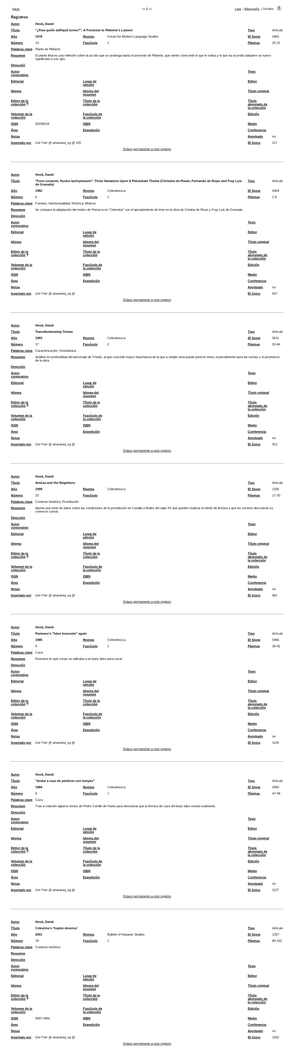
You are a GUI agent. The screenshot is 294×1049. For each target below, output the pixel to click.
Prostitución (70, 501)
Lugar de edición (89, 83)
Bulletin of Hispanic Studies (126, 934)
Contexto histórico (48, 501)
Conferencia (257, 130)
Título (15, 30)
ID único (254, 142)
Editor (252, 81)
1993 (38, 338)
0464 (275, 190)
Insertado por (21, 142)
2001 (38, 934)
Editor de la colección (19, 102)
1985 (38, 640)
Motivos (90, 203)
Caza (39, 652)
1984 (38, 787)
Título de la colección (91, 102)
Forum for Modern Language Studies (132, 36)
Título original (258, 91)
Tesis (252, 71)
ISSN (14, 123)
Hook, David (44, 24)
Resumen (18, 55)
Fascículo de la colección (92, 115)
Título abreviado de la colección (257, 104)
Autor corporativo (19, 73)
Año (14, 36)
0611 (275, 338)
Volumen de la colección (21, 115)
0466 (275, 640)
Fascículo (90, 43)
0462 (275, 36)
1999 (38, 489)
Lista (238, 8)
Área (14, 130)
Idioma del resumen (91, 92)
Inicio (16, 9)
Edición (253, 114)
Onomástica (67, 350)
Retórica (77, 203)
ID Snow (254, 36)
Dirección (18, 65)
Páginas (254, 43)
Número (17, 43)
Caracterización (46, 350)
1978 (38, 36)
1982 (38, 190)
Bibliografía (252, 8)
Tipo (251, 30)
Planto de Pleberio (47, 49)
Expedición (91, 130)
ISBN (86, 123)
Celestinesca (116, 190)
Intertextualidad (59, 203)
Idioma (16, 91)
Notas (15, 136)
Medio (252, 123)
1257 (275, 934)
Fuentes (41, 203)
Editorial (17, 81)
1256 (275, 489)
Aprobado (255, 136)
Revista (88, 36)
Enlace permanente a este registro (147, 149)
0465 (275, 787)
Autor (15, 24)
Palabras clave (21, 49)
